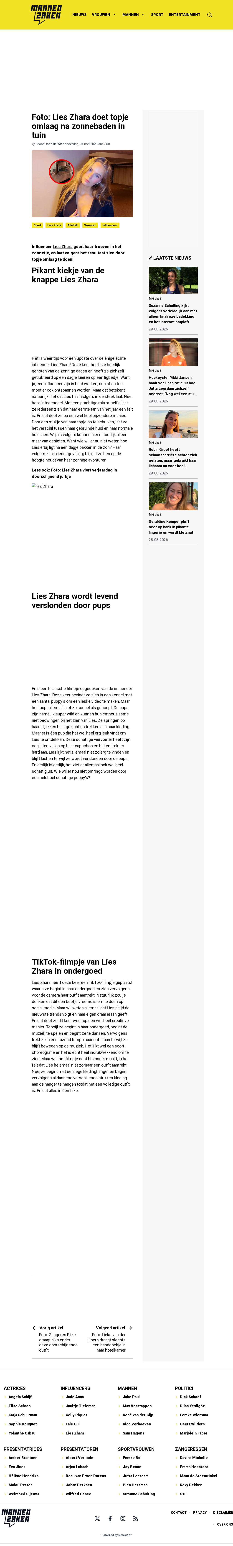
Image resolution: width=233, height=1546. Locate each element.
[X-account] (97, 1518)
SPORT (157, 14)
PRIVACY (200, 1512)
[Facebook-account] (110, 1518)
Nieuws (155, 298)
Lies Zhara (54, 225)
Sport (37, 225)
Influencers (110, 225)
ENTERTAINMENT (184, 14)
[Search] (209, 14)
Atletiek (72, 225)
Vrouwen (90, 225)
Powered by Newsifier (116, 1535)
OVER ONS (225, 1524)
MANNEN (130, 14)
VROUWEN (101, 14)
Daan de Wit (53, 144)
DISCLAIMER (223, 1512)
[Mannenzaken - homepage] (46, 15)
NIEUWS (79, 14)
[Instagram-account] (123, 1518)
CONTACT (179, 1512)
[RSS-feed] (135, 1518)
